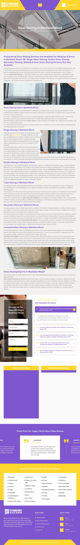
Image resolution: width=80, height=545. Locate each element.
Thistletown (62, 480)
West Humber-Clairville (65, 489)
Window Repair (40, 517)
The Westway (63, 477)
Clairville (10, 483)
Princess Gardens (30, 501)
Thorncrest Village (64, 483)
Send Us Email (69, 525)
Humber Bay (11, 492)
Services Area (40, 527)
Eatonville (11, 486)
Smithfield (45, 486)
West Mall (61, 492)
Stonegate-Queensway (48, 489)
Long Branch (28, 489)
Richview (44, 480)
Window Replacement (42, 524)
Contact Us (39, 530)
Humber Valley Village (14, 501)
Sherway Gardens (47, 483)
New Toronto (28, 498)
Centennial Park (12, 480)
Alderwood (11, 477)
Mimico (27, 495)
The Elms (44, 495)
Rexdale (44, 477)
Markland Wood (12, 50)
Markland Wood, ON (70, 531)
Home (5, 50)
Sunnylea (44, 492)
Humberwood (29, 477)
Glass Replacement (41, 520)
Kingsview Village (30, 485)
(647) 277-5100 (72, 5)
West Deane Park (64, 486)
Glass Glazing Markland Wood (26, 50)
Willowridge (62, 495)
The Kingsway (46, 499)
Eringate (10, 489)
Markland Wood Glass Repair (40, 542)
